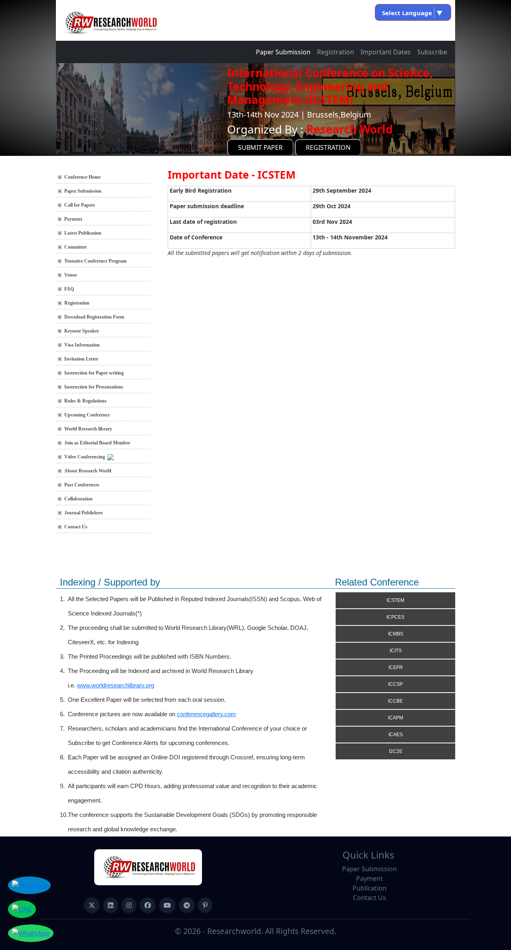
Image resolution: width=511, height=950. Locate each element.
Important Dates (385, 52)
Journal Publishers (83, 513)
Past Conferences (81, 485)
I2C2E (395, 751)
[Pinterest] (205, 905)
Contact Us (75, 527)
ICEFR (395, 667)
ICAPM (395, 718)
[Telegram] (187, 905)
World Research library (88, 429)
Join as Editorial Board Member (97, 443)
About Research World (87, 471)
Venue (70, 275)
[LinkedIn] (110, 905)
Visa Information (82, 345)
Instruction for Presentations (93, 387)
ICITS (396, 650)
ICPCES (395, 617)
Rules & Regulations (85, 401)
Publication (369, 888)
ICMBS (395, 634)
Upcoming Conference (87, 415)
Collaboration (78, 499)
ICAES (395, 734)
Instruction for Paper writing (94, 373)
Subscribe (432, 52)
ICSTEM (395, 600)
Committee (75, 247)
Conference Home (82, 177)
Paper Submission (283, 52)
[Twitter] (92, 905)
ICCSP (395, 684)
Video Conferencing (85, 457)
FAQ (69, 289)
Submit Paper (260, 147)
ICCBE (395, 701)
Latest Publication (82, 233)
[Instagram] (129, 905)
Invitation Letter (81, 359)
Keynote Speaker (81, 331)
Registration (335, 52)
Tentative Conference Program (95, 261)
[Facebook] (148, 905)
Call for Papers (79, 205)
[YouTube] (167, 905)
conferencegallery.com (206, 714)
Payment (73, 219)
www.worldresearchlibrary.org (115, 685)
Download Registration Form (94, 317)
